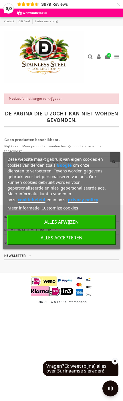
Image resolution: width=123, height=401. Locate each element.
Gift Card (25, 21)
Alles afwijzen (61, 222)
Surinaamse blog (46, 21)
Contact (9, 21)
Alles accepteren (61, 238)
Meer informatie (23, 208)
